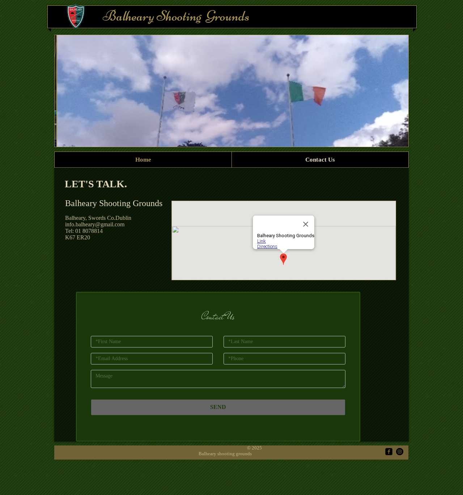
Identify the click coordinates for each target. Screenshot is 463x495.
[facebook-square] (388, 451)
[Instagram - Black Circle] (399, 451)
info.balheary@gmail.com (94, 224)
